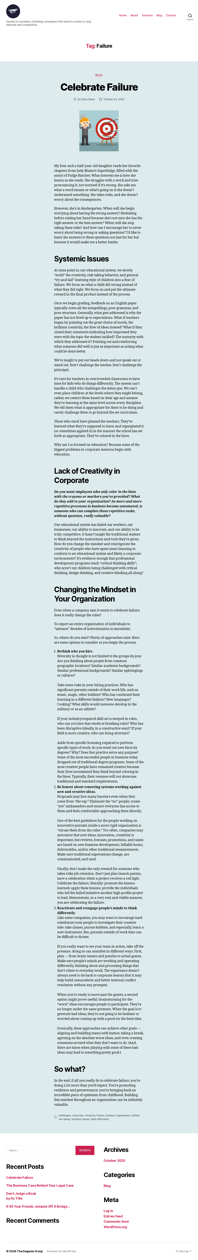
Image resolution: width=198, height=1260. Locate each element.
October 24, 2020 (113, 99)
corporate (78, 1115)
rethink (135, 1115)
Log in (108, 1211)
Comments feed (116, 1221)
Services (147, 15)
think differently (100, 1119)
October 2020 (114, 1161)
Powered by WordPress (61, 1251)
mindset (110, 1115)
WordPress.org (115, 1227)
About (134, 15)
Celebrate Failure (99, 87)
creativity (90, 1115)
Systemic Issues (80, 1119)
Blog (159, 15)
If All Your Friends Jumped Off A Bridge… (38, 1206)
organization (123, 1115)
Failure (100, 1115)
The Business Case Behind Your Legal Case (40, 1185)
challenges (64, 1115)
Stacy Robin (88, 99)
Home (123, 15)
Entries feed (113, 1216)
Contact (171, 15)
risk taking (64, 1119)
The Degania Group (30, 1251)
